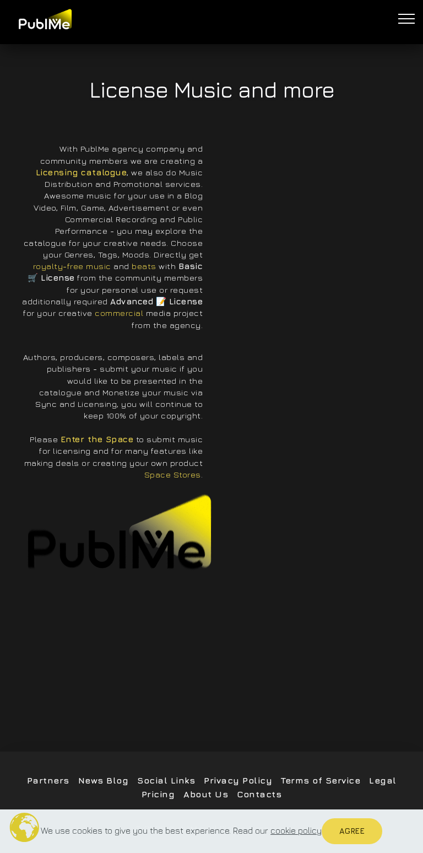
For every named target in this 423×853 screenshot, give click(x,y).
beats (144, 266)
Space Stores (172, 474)
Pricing (158, 794)
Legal (383, 780)
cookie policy (296, 830)
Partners (48, 780)
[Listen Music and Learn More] (118, 532)
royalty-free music (72, 266)
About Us (205, 794)
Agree (352, 830)
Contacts (259, 794)
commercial (119, 313)
